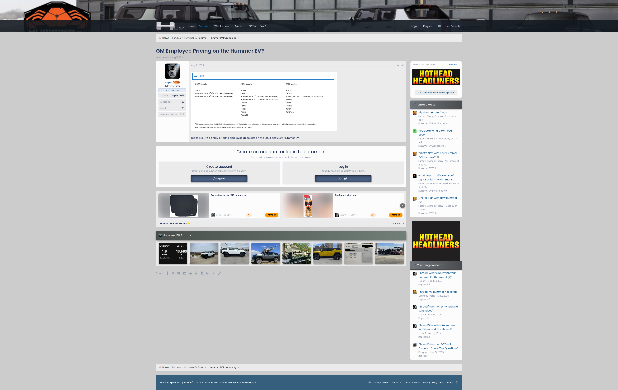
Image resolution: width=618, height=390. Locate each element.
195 (182, 108)
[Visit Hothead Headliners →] (436, 241)
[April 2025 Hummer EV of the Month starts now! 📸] (203, 253)
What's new (221, 26)
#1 (402, 65)
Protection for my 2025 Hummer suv (229, 195)
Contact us (395, 382)
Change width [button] (380, 382)
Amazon (272, 215)
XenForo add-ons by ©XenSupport (239, 382)
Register (220, 178)
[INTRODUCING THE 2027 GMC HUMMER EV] (327, 253)
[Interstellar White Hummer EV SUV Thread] (234, 253)
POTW (252, 26)
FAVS (263, 26)
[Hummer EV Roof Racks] (296, 253)
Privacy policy (430, 382)
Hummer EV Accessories (432, 145)
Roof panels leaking (345, 195)
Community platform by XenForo (189, 382)
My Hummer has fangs (432, 112)
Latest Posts (426, 104)
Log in (345, 178)
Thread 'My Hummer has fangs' (438, 292)
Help (442, 382)
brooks (218, 215)
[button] (211, 26)
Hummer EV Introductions (432, 123)
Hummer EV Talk (427, 168)
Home (191, 26)
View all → (454, 64)
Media (239, 26)
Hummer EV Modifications (432, 190)
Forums (203, 26)
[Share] (398, 65)
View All (398, 223)
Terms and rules (412, 382)
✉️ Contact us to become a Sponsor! (436, 92)
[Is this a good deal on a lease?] (358, 253)
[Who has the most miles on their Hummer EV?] (173, 253)
